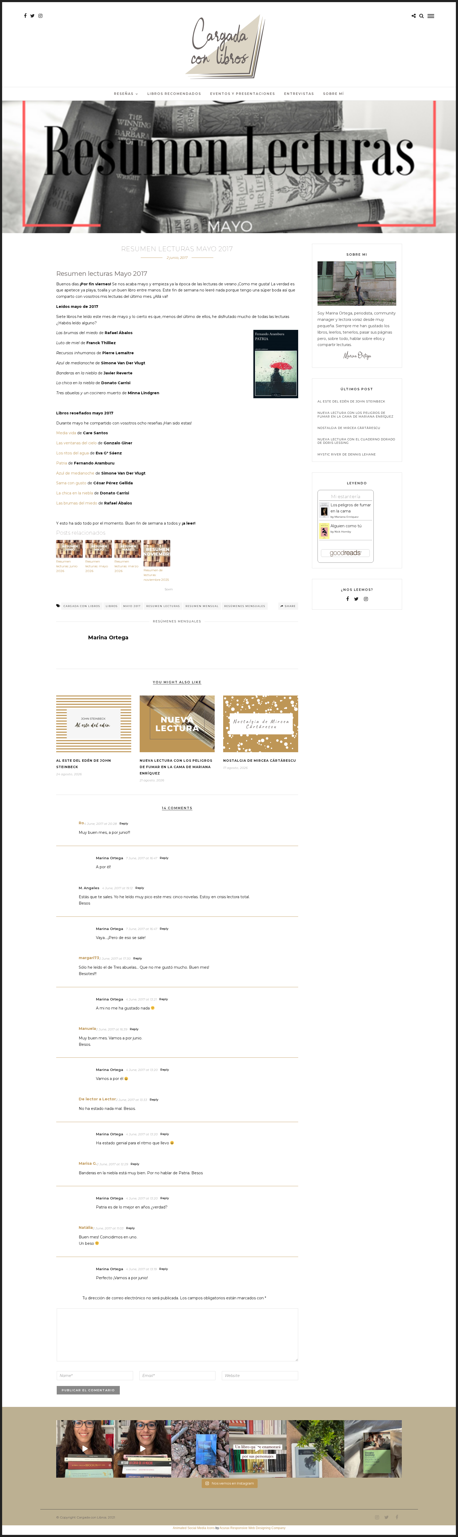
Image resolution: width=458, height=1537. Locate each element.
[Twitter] (356, 599)
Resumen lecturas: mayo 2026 (96, 566)
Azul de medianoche (75, 473)
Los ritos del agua (72, 453)
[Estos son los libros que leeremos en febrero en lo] (85, 1449)
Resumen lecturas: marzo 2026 (126, 566)
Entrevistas (299, 94)
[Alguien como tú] (324, 537)
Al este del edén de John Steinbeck (351, 401)
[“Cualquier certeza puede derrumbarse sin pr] (315, 1449)
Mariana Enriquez (346, 517)
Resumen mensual (202, 606)
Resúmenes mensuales (244, 606)
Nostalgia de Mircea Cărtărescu (259, 761)
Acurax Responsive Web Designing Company (252, 1528)
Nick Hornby (342, 531)
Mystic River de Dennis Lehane (347, 454)
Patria (61, 463)
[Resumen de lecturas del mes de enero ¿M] (142, 1449)
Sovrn (169, 589)
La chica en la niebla (74, 493)
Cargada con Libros (82, 606)
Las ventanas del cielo (76, 443)
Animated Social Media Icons (194, 1528)
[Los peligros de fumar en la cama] (324, 517)
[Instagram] (40, 16)
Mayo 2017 (132, 606)
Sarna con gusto (71, 483)
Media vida (66, 433)
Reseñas (124, 94)
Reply (124, 823)
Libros (112, 606)
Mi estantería (345, 496)
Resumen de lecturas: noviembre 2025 (156, 575)
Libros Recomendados (174, 94)
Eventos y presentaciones (242, 94)
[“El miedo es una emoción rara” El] (373, 1449)
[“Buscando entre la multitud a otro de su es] (200, 1449)
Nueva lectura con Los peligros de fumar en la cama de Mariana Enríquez (176, 767)
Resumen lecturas (163, 606)
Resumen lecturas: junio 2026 (66, 566)
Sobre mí (333, 94)
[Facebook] (347, 599)
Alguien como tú (346, 526)
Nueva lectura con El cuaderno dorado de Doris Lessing (356, 441)
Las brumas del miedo (76, 503)
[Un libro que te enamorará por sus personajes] (258, 1449)
